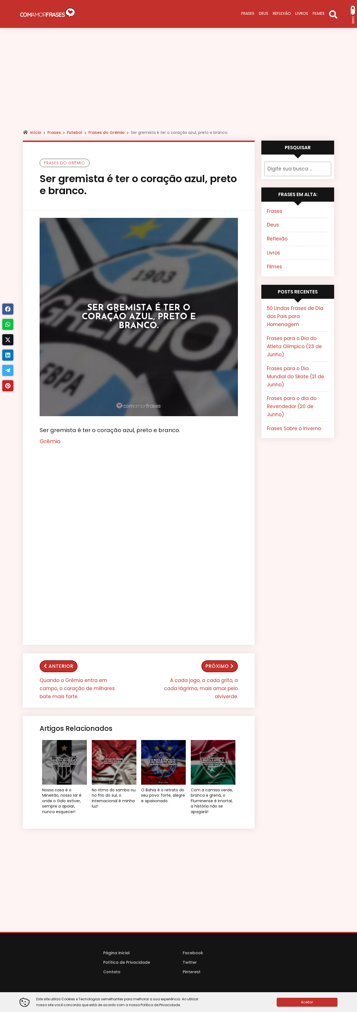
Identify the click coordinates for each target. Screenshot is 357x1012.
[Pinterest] (7, 385)
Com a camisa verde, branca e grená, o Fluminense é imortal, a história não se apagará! (212, 801)
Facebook (193, 953)
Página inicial (116, 953)
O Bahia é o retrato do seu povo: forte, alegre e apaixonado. (163, 795)
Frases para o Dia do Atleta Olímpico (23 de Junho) (294, 346)
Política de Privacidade (126, 962)
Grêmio (50, 441)
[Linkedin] (7, 355)
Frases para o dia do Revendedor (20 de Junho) (292, 406)
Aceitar (307, 1002)
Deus (273, 224)
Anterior (61, 666)
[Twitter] (7, 339)
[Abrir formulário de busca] (333, 14)
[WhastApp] (7, 324)
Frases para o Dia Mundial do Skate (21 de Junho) (295, 376)
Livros (273, 252)
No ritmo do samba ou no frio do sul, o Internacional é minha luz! (114, 798)
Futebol (74, 132)
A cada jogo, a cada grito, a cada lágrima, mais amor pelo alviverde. (201, 688)
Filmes (274, 266)
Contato (111, 972)
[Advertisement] (178, 84)
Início (35, 132)
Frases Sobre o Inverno (294, 428)
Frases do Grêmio (106, 132)
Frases (54, 132)
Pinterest (192, 972)
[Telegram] (7, 370)
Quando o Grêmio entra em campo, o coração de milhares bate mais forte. (77, 688)
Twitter (190, 962)
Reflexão (277, 238)
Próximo (217, 666)
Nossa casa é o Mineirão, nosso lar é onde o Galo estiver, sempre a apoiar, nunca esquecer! (61, 801)
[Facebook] (7, 309)
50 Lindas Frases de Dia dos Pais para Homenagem (295, 316)
